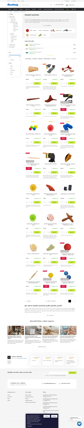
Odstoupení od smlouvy (28, 400)
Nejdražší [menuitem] (40, 58)
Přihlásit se (72, 372)
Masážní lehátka (12, 16)
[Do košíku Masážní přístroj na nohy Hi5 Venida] (71, 202)
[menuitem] (9, 9)
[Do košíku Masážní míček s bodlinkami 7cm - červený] (54, 142)
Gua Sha (14, 30)
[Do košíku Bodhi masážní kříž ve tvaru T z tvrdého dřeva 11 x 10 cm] (71, 232)
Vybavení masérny (12, 17)
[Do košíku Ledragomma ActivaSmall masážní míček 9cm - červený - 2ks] (71, 262)
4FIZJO (15, 66)
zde (33, 420)
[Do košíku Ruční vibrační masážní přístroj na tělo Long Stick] (71, 113)
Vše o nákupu (14, 1)
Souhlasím (54, 416)
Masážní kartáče (15, 29)
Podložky (12, 34)
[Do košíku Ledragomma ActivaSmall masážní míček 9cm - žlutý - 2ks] (54, 290)
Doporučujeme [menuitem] (28, 58)
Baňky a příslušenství (14, 36)
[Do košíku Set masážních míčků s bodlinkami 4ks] (37, 142)
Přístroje (14, 27)
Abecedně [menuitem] (54, 58)
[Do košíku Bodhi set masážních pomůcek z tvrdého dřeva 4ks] (71, 83)
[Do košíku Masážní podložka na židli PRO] (54, 172)
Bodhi (15, 68)
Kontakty (22, 1)
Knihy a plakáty (12, 47)
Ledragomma (15, 70)
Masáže (11, 14)
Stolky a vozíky (13, 20)
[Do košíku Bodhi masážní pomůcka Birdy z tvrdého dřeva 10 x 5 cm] (54, 113)
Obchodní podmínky (28, 394)
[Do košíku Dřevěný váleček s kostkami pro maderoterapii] (37, 172)
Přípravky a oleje (12, 44)
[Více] (74, 9)
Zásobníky (12, 40)
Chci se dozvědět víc (47, 25)
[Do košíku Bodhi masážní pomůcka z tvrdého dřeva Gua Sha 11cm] (54, 202)
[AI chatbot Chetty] (79, 424)
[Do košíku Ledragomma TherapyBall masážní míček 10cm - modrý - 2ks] (71, 290)
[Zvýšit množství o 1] (32, 83)
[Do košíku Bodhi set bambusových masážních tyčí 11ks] (37, 83)
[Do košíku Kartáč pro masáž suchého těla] (37, 262)
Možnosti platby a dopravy (29, 396)
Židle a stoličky (13, 19)
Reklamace (27, 398)
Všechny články (42, 346)
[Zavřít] (81, 417)
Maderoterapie (15, 25)
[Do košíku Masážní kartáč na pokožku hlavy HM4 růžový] (54, 232)
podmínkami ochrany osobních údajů (60, 375)
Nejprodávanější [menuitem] (47, 58)
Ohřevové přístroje (14, 39)
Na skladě (15, 59)
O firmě (8, 1)
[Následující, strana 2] (72, 301)
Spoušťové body (15, 26)
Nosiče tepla (13, 37)
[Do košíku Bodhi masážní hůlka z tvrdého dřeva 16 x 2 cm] (37, 113)
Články (19, 1)
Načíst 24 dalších (51, 301)
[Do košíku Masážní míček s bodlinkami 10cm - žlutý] (37, 202)
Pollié (15, 74)
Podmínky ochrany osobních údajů (30, 402)
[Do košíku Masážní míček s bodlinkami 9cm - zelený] (37, 232)
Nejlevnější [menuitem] (35, 58)
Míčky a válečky (15, 23)
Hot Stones (12, 33)
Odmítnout (47, 416)
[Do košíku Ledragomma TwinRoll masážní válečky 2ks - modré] (71, 142)
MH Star (15, 72)
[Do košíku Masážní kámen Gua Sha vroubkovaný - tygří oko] (71, 172)
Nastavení (30, 426)
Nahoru (29, 301)
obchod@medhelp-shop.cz (50, 383)
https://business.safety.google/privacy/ (35, 424)
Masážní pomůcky (14, 22)
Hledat (51, 5)
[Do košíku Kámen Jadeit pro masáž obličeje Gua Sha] (54, 262)
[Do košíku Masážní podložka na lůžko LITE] (54, 83)
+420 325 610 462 (59, 4)
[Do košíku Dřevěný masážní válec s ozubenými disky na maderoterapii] (37, 290)
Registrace (74, 1)
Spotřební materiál (12, 45)
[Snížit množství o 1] (27, 83)
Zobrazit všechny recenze (21, 358)
